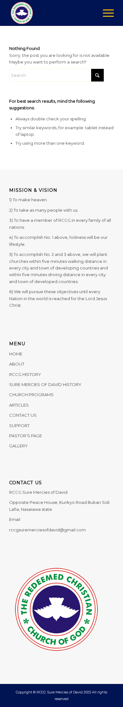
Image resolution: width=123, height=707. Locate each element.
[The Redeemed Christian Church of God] (51, 13)
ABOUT (16, 363)
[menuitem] (105, 13)
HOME (15, 353)
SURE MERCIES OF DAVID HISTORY (45, 384)
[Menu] (105, 13)
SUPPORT (19, 425)
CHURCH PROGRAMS (31, 394)
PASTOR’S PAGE (25, 435)
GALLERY (18, 445)
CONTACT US (23, 415)
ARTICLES (19, 405)
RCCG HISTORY (25, 374)
